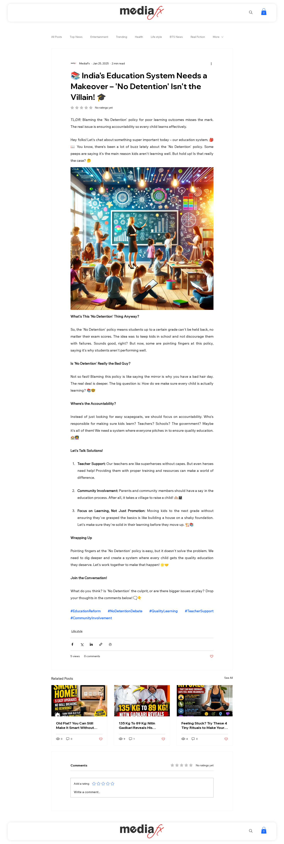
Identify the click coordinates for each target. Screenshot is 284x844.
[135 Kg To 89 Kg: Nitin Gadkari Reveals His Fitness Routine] (142, 700)
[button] (264, 11)
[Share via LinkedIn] (91, 644)
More (216, 37)
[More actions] (211, 63)
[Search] (251, 12)
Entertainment (99, 37)
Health (139, 37)
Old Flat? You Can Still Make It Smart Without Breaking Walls (75, 725)
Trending (121, 37)
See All (228, 678)
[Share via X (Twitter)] (82, 644)
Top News (76, 37)
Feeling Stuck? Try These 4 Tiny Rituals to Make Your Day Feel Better (204, 725)
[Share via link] (101, 644)
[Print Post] (110, 644)
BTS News (176, 37)
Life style (156, 37)
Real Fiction (197, 37)
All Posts (56, 37)
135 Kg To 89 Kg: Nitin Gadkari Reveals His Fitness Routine (137, 725)
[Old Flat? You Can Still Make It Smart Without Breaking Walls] (79, 700)
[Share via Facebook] (72, 644)
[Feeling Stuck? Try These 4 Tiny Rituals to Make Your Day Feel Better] (205, 700)
